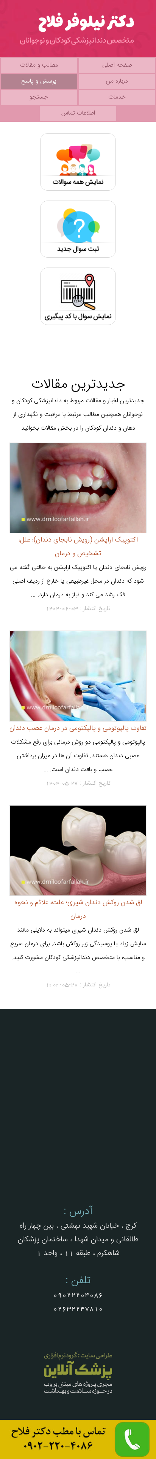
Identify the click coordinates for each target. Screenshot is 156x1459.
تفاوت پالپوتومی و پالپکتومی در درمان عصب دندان (78, 728)
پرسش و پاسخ (38, 81)
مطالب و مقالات (39, 65)
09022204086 (78, 1295)
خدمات (117, 97)
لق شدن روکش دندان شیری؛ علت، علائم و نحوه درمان (78, 909)
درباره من (117, 81)
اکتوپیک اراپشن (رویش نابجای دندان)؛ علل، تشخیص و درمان (78, 547)
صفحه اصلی (117, 65)
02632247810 (78, 1308)
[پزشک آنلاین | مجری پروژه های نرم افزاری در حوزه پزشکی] (78, 1395)
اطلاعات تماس (78, 113)
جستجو (39, 97)
